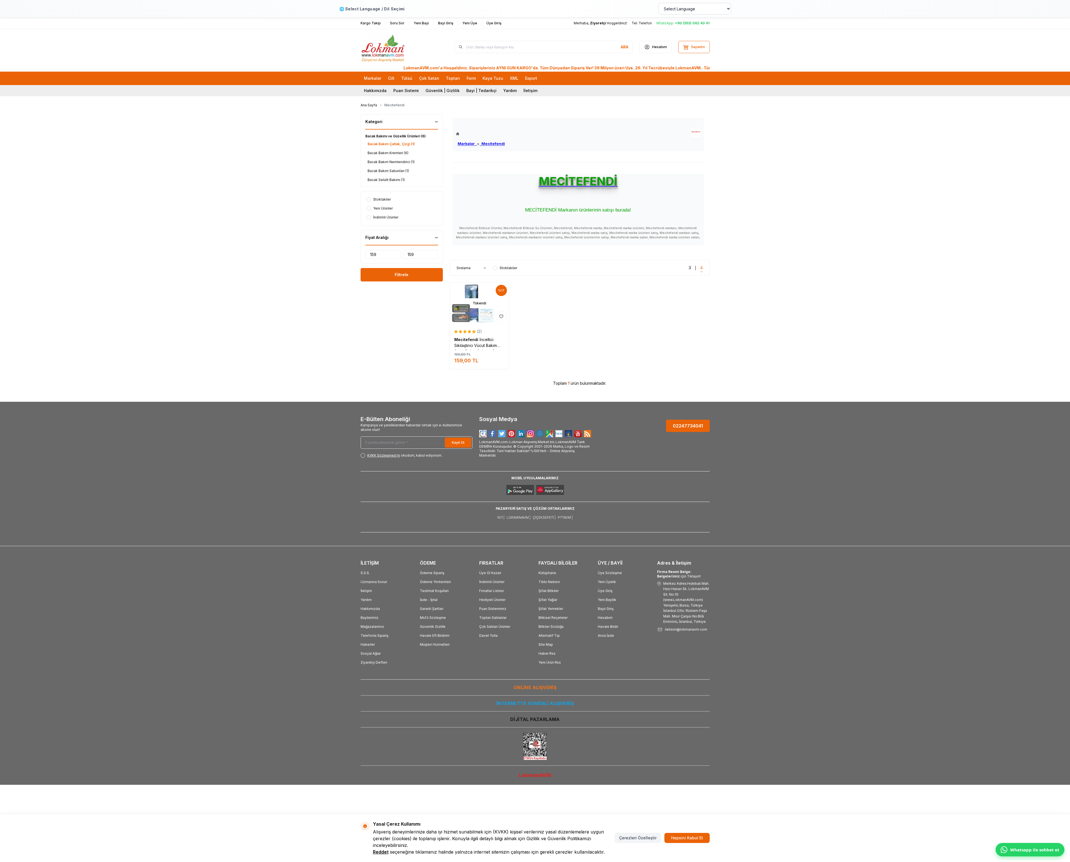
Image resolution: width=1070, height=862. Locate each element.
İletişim (530, 90)
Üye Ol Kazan (490, 573)
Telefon (645, 23)
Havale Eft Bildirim (435, 635)
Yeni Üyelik (607, 582)
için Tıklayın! (679, 574)
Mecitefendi (492, 143)
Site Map (545, 644)
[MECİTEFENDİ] (695, 132)
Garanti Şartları (431, 609)
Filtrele (401, 274)
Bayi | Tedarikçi (481, 90)
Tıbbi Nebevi (549, 582)
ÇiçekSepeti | (544, 517)
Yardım (510, 90)
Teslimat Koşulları (434, 591)
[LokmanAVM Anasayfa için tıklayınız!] (480, 133)
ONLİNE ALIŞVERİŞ (535, 687)
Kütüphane (547, 573)
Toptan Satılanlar (493, 618)
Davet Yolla (488, 635)
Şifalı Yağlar (547, 600)
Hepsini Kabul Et (687, 837)
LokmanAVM (535, 775)
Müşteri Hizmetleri (435, 644)
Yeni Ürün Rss (549, 662)
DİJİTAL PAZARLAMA (535, 719)
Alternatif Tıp (549, 635)
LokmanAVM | (518, 517)
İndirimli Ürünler (491, 582)
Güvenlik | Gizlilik (442, 90)
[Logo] (394, 47)
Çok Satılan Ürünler (494, 626)
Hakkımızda (375, 90)
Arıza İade (606, 635)
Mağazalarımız (372, 626)
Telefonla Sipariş (374, 635)
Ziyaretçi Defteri (374, 662)
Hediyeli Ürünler (492, 600)
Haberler (368, 644)
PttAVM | (565, 517)
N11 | (500, 517)
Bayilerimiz (369, 618)
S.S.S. (365, 573)
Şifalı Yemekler (550, 609)
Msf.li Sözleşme (433, 618)
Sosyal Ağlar (371, 653)
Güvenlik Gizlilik (433, 626)
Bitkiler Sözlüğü (551, 626)
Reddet (381, 852)
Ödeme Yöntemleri (435, 582)
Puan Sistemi (406, 90)
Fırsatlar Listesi (491, 591)
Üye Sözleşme (610, 573)
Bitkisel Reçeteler (553, 618)
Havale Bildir (608, 626)
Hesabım (605, 618)
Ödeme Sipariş (432, 573)
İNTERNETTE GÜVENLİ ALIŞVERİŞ (535, 703)
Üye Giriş (605, 591)
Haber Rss (547, 653)
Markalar (467, 143)
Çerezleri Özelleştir (638, 837)
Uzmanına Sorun (374, 582)
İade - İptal (429, 600)
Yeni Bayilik (607, 600)
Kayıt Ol (458, 442)
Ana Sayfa (369, 105)
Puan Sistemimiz (492, 609)
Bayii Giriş (605, 609)
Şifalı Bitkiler (548, 591)
